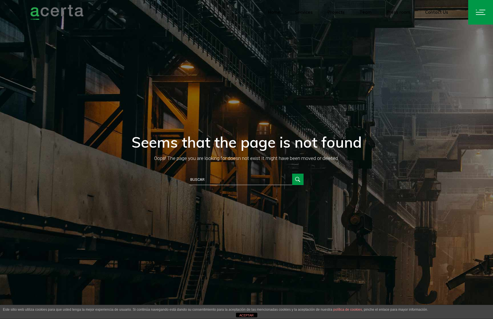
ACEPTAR (246, 315)
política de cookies (347, 310)
